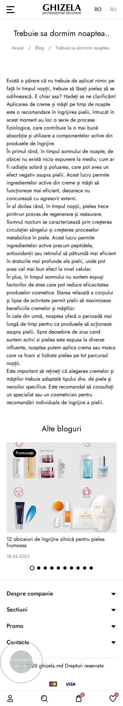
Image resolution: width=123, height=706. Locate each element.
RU (113, 10)
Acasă (18, 47)
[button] (32, 568)
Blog (39, 47)
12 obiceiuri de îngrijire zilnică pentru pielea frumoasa (56, 542)
